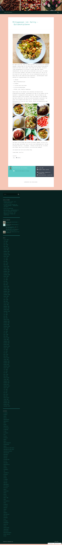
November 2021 (6, 307)
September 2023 (7, 274)
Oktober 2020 (6, 324)
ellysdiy (7, 222)
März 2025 (6, 246)
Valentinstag (6, 527)
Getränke (5, 457)
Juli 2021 (6, 312)
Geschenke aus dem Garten (9, 447)
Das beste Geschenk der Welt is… (12, 230)
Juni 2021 (6, 314)
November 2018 (6, 362)
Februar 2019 (6, 357)
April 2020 (6, 334)
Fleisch (5, 436)
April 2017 (6, 394)
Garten (5, 439)
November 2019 (6, 342)
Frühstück (6, 437)
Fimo (5, 434)
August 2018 (6, 367)
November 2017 (6, 382)
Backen (5, 416)
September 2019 (7, 346)
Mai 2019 (5, 352)
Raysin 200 (6, 497)
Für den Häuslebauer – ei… (12, 227)
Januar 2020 (6, 339)
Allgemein (40, 169)
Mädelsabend (6, 484)
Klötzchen (6, 474)
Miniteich (6, 487)
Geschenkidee (6, 452)
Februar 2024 (6, 266)
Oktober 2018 (6, 364)
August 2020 (6, 327)
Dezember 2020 (6, 321)
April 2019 (6, 354)
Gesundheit (6, 454)
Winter (5, 535)
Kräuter (5, 477)
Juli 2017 (6, 389)
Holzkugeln (6, 469)
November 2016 (6, 402)
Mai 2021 (5, 316)
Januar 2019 (6, 359)
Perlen (5, 494)
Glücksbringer (6, 459)
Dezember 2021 (6, 306)
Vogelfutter (6, 529)
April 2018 (6, 374)
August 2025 (6, 239)
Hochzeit (5, 467)
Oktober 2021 (6, 309)
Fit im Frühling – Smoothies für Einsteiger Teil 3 (44, 173)
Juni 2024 (6, 259)
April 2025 (6, 244)
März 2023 (6, 284)
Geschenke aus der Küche (9, 449)
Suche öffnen (58, 12)
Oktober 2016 (6, 404)
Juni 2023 (6, 279)
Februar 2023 (6, 286)
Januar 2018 (6, 379)
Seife (5, 502)
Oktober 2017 (6, 384)
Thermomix (6, 517)
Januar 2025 (6, 249)
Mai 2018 (5, 372)
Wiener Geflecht (7, 534)
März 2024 (6, 264)
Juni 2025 (6, 241)
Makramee (5, 482)
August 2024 (6, 256)
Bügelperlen (6, 421)
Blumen (5, 424)
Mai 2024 (5, 261)
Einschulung (6, 427)
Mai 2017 (5, 392)
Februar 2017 (6, 397)
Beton (5, 422)
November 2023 (6, 271)
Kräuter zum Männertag (8, 208)
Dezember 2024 (6, 251)
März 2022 (6, 301)
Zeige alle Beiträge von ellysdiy (22, 170)
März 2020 (6, 336)
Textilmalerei (6, 514)
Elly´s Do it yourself (31, 4)
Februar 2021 (6, 319)
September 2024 (7, 254)
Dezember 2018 (6, 361)
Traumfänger (6, 522)
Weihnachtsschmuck (7, 532)
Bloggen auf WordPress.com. (8, 541)
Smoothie (5, 507)
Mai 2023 (5, 281)
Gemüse (5, 446)
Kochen (44, 169)
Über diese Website (8, 12)
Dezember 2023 (6, 269)
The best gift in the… (10, 229)
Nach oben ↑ (57, 541)
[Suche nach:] (11, 194)
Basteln (5, 417)
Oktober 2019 (6, 344)
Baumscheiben (6, 419)
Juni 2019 (6, 351)
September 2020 (7, 326)
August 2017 (6, 387)
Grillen (5, 461)
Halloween (6, 462)
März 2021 (6, 317)
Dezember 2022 (6, 289)
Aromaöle (5, 414)
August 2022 (6, 296)
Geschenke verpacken (8, 451)
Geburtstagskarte (7, 442)
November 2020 (6, 322)
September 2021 (7, 311)
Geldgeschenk (6, 444)
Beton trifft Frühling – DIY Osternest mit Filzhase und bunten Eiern (10, 213)
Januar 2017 (6, 399)
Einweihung (6, 429)
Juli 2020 (6, 329)
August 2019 (6, 347)
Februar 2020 (6, 337)
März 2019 (6, 356)
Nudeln (5, 489)
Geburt (5, 441)
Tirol (5, 519)
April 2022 (6, 299)
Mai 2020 (5, 332)
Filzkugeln (6, 432)
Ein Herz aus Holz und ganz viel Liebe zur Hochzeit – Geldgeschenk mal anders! (11, 205)
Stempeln (5, 512)
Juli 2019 (6, 349)
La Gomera (6, 479)
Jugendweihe (6, 472)
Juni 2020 (6, 331)
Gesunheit (6, 456)
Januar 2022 (6, 304)
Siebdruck (6, 504)
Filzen (5, 431)
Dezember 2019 (6, 341)
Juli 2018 (6, 369)
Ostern (5, 492)
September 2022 (7, 294)
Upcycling (6, 524)
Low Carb (47, 169)
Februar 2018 (6, 377)
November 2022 (6, 291)
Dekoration (6, 426)
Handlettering (6, 464)
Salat (5, 499)
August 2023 (6, 276)
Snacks (5, 509)
